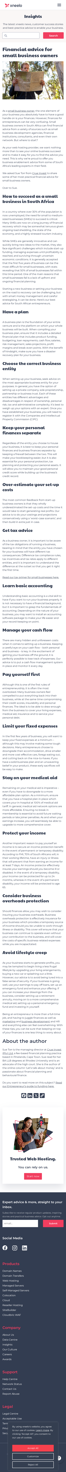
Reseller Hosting (12, 1305)
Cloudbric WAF (11, 1315)
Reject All (33, 1464)
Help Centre (9, 1379)
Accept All (32, 1448)
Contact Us (9, 1388)
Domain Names (12, 1270)
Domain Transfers (13, 1275)
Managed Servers (13, 1285)
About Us (8, 1334)
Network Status (12, 1384)
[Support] (58, 1458)
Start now (33, 1176)
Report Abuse (10, 1393)
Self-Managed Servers (15, 1290)
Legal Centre (10, 1413)
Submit (53, 1223)
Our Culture (9, 1349)
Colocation (9, 1295)
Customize (33, 1456)
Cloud (6, 1300)
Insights (7, 1344)
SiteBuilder (9, 1310)
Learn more (42, 1430)
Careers (7, 1354)
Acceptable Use (12, 1418)
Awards (7, 1359)
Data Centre (9, 1339)
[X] (36, 1096)
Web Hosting (10, 1280)
